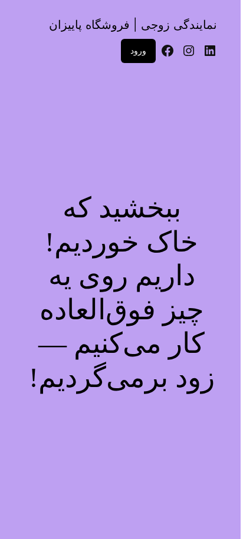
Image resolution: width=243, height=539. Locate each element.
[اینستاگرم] (189, 51)
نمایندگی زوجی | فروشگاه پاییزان (133, 25)
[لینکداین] (210, 51)
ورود (138, 50)
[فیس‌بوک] (167, 51)
